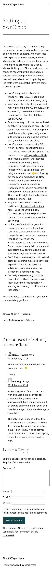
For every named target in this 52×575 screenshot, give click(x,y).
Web (23, 320)
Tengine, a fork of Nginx (33, 129)
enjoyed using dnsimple (30, 275)
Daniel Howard (20, 355)
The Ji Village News (13, 4)
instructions (27, 126)
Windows (30, 320)
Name (7, 491)
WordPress (30, 565)
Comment (9, 468)
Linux (5, 320)
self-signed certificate (35, 155)
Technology (14, 320)
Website (7, 503)
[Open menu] (47, 4)
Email (6, 497)
